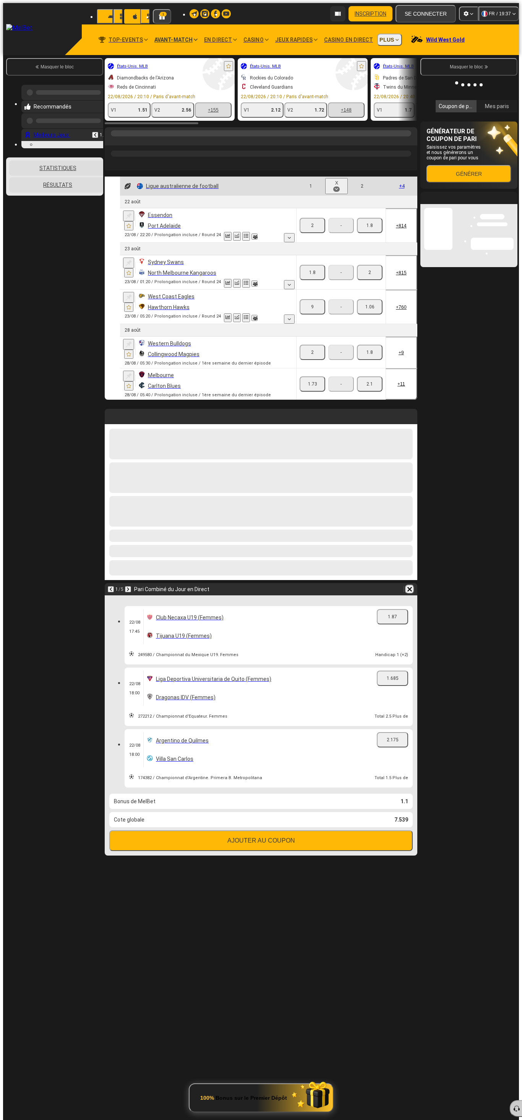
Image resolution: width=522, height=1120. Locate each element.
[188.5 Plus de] (312, 225)
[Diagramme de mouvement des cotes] (153, 236)
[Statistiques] (144, 236)
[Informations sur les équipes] (171, 236)
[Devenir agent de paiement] (337, 13)
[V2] (280, 225)
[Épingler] (45, 216)
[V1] (223, 225)
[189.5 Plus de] (312, 306)
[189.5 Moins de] (366, 306)
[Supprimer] (409, 415)
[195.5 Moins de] (366, 272)
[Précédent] (227, 415)
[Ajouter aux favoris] (145, 66)
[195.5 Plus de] (312, 272)
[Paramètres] (468, 13)
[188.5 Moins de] (366, 225)
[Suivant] (244, 415)
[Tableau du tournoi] (163, 236)
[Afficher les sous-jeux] (200, 237)
